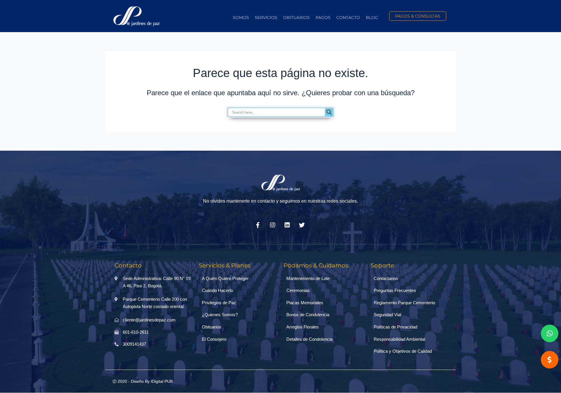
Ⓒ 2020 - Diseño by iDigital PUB (142, 381)
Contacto (348, 17)
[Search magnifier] (329, 112)
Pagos (323, 17)
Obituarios (296, 17)
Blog (372, 17)
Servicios (266, 17)
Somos (241, 17)
